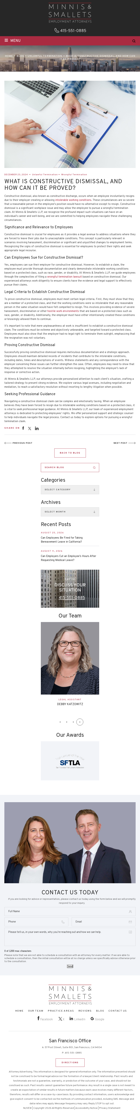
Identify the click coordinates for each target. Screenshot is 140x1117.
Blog (100, 1010)
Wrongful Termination (74, 174)
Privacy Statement (109, 1108)
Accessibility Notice (86, 1108)
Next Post (120, 443)
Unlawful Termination (45, 174)
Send (70, 966)
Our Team (35, 1010)
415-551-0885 (73, 31)
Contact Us (117, 1010)
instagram (37, 428)
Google (99, 1019)
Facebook (46, 1019)
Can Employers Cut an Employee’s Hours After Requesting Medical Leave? (68, 558)
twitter (29, 428)
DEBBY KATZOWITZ (70, 704)
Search (94, 467)
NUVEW (27, 1108)
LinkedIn (79, 1019)
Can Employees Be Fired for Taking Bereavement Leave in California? (62, 540)
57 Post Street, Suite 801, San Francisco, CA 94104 (73, 1047)
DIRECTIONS (70, 1062)
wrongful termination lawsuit (64, 277)
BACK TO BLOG (70, 453)
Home (19, 1010)
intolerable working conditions (73, 200)
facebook (23, 428)
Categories (53, 480)
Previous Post (22, 443)
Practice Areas (61, 1010)
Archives (51, 503)
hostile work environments (63, 311)
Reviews (85, 1010)
